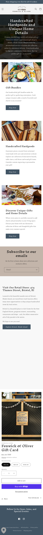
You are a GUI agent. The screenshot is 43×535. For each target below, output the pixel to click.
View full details (33, 498)
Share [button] (6, 499)
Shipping (4, 457)
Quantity (4, 469)
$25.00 (6, 465)
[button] (2, 9)
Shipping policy (27, 530)
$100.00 (25, 465)
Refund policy (24, 527)
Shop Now (12, 108)
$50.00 (16, 465)
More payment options (21, 491)
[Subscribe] (36, 269)
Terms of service (17, 530)
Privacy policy (34, 527)
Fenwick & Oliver (14, 527)
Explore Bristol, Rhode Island (16, 327)
